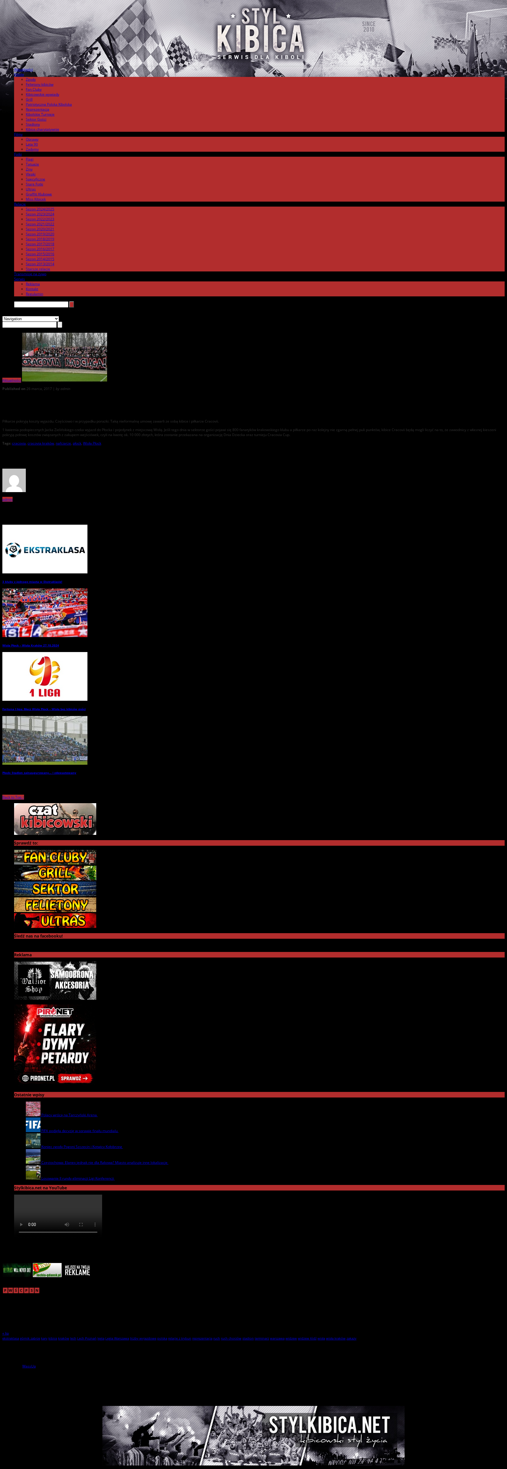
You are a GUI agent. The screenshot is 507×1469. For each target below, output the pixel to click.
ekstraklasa (10, 1338)
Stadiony (33, 124)
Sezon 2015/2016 (40, 253)
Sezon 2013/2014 (40, 263)
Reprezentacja (37, 109)
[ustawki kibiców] (55, 879)
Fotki (18, 154)
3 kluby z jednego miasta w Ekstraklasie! (32, 582)
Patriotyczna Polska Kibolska (49, 104)
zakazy (351, 1338)
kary (44, 1338)
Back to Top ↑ (13, 797)
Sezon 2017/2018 (40, 244)
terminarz (262, 1338)
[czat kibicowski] (55, 833)
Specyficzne (35, 179)
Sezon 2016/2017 (40, 248)
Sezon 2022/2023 (40, 219)
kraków (63, 1338)
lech (73, 1338)
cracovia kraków (41, 443)
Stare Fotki (34, 184)
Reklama (33, 283)
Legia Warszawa (117, 1338)
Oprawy (32, 139)
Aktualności (23, 69)
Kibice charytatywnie (42, 129)
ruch (216, 1338)
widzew (291, 1338)
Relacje (20, 204)
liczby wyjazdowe (143, 1338)
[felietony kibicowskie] (55, 910)
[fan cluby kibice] (55, 863)
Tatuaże (32, 164)
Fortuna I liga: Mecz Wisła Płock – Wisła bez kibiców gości (44, 709)
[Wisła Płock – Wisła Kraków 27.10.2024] (44, 635)
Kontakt (32, 288)
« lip (5, 1333)
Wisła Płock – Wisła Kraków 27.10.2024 (30, 645)
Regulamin (34, 293)
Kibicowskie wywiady (42, 94)
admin (7, 499)
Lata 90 (32, 144)
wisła (321, 1338)
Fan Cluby (34, 89)
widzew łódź (307, 1338)
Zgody (31, 79)
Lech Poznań (87, 1338)
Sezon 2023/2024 (40, 214)
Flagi (29, 159)
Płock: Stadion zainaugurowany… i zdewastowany (39, 773)
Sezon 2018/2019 (40, 239)
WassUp (29, 1366)
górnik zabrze (30, 1338)
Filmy (18, 134)
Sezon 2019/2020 (40, 234)
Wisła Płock (92, 443)
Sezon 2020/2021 (40, 229)
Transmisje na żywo (30, 273)
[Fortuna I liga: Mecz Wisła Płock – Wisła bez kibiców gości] (44, 699)
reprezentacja (202, 1338)
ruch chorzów (231, 1338)
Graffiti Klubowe (39, 194)
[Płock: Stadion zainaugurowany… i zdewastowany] (44, 763)
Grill (29, 99)
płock (77, 443)
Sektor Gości (36, 119)
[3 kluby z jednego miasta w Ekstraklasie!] (44, 572)
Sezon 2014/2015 (40, 258)
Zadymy (32, 149)
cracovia (19, 443)
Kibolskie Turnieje (40, 114)
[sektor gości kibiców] (55, 894)
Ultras (31, 189)
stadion (248, 1338)
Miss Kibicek (36, 199)
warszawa (277, 1338)
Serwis (19, 278)
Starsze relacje (38, 268)
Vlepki (31, 174)
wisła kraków (336, 1338)
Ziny (29, 169)
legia (100, 1338)
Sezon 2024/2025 (40, 209)
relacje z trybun (179, 1338)
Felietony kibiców (39, 84)
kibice (52, 1338)
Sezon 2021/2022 (40, 224)
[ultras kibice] (55, 926)
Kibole (19, 74)
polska (162, 1338)
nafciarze (63, 443)
